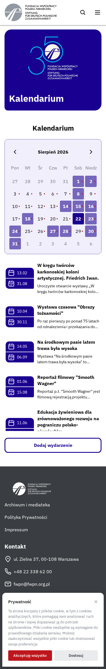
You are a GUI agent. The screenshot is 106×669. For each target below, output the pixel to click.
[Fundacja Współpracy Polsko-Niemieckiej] (31, 12)
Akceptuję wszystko (30, 655)
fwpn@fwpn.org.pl (32, 584)
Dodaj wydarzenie (53, 445)
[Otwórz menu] (97, 12)
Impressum (16, 529)
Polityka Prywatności (26, 517)
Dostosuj (76, 655)
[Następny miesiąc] (91, 152)
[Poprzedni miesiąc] (15, 152)
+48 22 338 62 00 (33, 571)
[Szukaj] (83, 12)
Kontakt (15, 546)
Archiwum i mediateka (27, 504)
